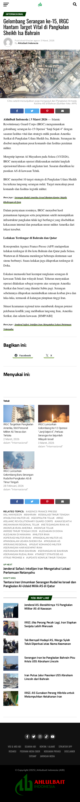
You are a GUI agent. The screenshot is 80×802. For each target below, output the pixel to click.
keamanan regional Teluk (22, 525)
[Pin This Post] (47, 111)
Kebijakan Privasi (52, 751)
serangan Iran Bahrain (20, 551)
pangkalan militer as (48, 538)
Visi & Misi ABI (14, 746)
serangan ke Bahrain (53, 551)
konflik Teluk (44, 528)
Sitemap (32, 756)
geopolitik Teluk (44, 518)
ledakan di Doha (52, 531)
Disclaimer (69, 751)
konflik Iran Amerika (18, 528)
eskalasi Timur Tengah (54, 515)
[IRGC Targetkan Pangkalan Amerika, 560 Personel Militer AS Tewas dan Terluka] (18, 413)
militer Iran (41, 534)
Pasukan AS (52, 541)
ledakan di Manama (18, 534)
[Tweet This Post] (32, 111)
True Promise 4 (14, 558)
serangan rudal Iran (19, 554)
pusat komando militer (46, 544)
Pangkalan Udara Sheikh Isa (23, 541)
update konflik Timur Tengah (47, 558)
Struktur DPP (65, 746)
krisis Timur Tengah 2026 (21, 531)
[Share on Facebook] (17, 111)
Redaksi (12, 751)
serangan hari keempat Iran (23, 548)
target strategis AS (50, 554)
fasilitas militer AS (17, 518)
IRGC (60, 518)
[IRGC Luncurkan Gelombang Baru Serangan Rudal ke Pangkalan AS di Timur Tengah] (18, 460)
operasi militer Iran (18, 538)
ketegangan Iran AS (56, 525)
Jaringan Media (47, 756)
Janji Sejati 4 (64, 521)
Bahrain (30, 515)
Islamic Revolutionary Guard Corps (29, 521)
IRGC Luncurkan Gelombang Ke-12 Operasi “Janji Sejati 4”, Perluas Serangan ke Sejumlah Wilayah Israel (52, 432)
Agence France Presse (42, 511)
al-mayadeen (13, 515)
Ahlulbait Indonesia (28, 43)
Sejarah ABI (30, 746)
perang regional (16, 544)
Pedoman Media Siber (30, 751)
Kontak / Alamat (47, 746)
